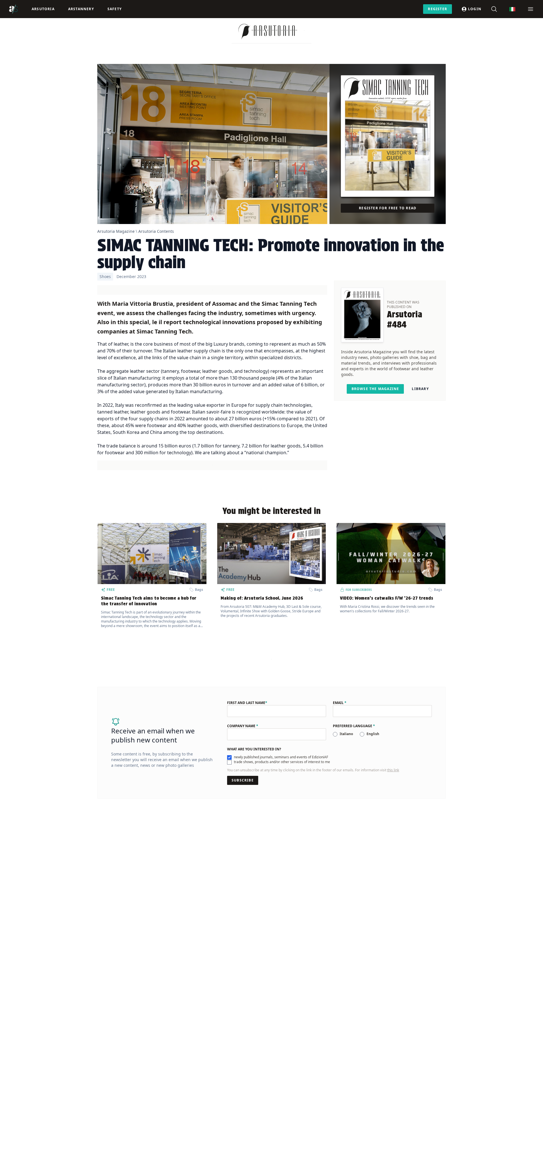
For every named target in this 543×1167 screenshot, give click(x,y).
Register (437, 9)
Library (420, 388)
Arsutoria (43, 9)
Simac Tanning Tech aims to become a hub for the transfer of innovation (148, 600)
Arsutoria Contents (156, 231)
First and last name (247, 703)
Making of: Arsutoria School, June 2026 (262, 598)
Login (474, 9)
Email (339, 703)
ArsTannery (81, 9)
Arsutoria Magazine (116, 231)
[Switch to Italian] (512, 9)
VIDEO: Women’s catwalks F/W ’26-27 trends (386, 598)
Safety (114, 9)
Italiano (346, 733)
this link (393, 770)
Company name (242, 726)
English (373, 733)
